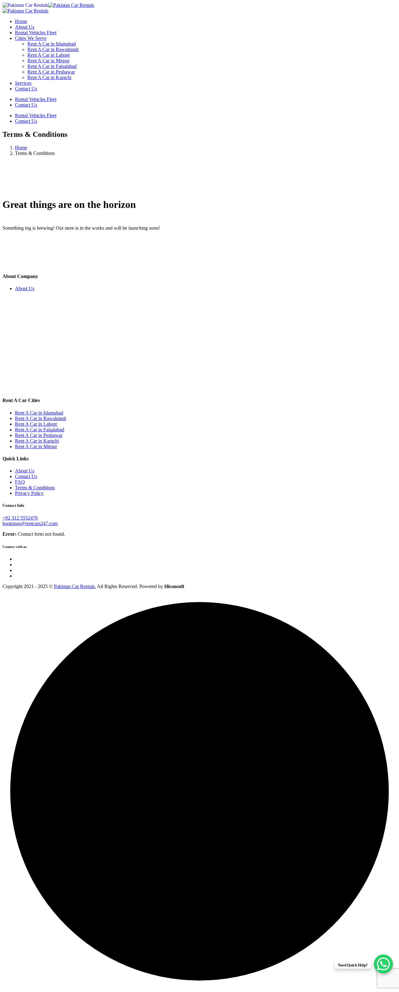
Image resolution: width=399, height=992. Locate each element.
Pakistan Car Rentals (74, 586)
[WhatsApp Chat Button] (383, 964)
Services (23, 83)
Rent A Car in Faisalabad (52, 66)
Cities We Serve (30, 38)
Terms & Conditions (35, 487)
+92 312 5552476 (20, 517)
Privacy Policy (29, 493)
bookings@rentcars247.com (30, 523)
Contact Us (26, 88)
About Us (24, 27)
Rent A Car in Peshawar (51, 71)
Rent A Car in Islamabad (51, 43)
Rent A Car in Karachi (49, 77)
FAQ (20, 482)
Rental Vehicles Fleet (35, 32)
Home (21, 21)
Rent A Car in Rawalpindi (53, 49)
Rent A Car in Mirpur (48, 60)
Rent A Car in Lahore (48, 55)
